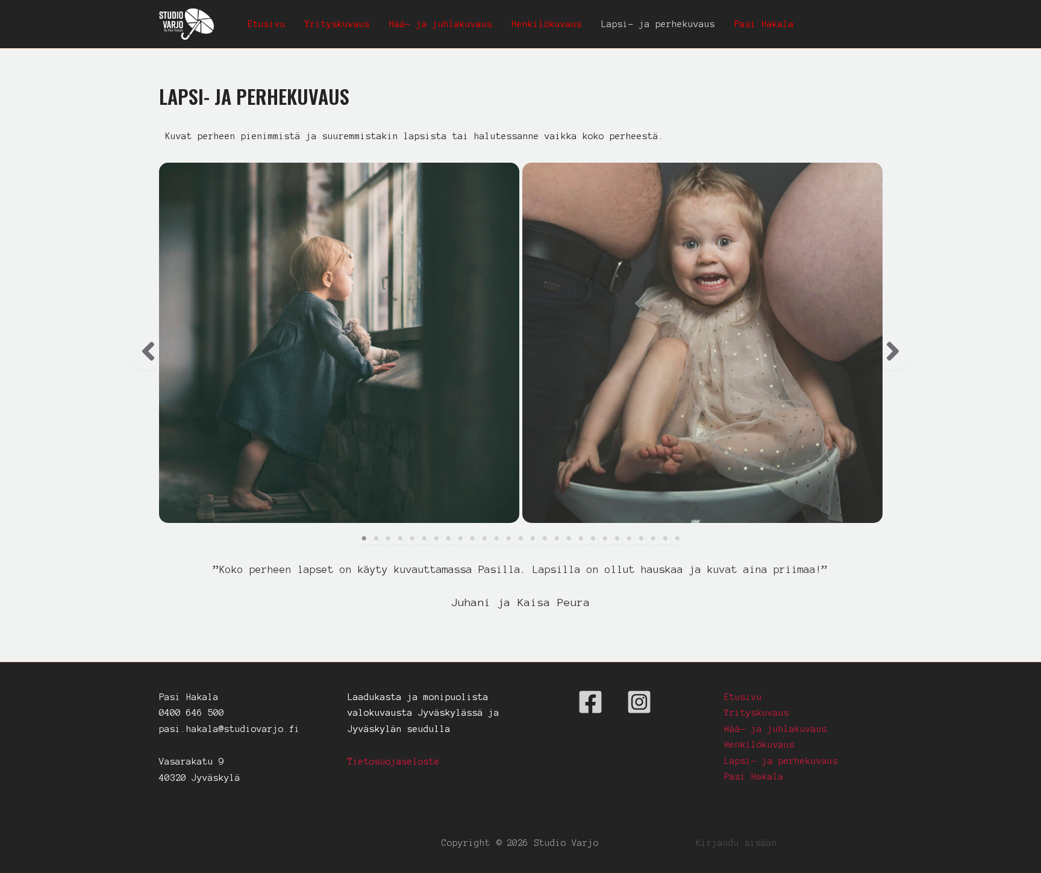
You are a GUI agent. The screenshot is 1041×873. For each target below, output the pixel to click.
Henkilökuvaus (546, 24)
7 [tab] (436, 539)
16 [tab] (545, 539)
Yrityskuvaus (337, 24)
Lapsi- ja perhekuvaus (658, 24)
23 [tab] (629, 539)
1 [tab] (364, 539)
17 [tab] (557, 539)
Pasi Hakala (764, 24)
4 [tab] (400, 539)
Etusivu (267, 24)
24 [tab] (641, 539)
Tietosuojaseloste (394, 761)
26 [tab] (665, 539)
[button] (148, 351)
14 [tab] (520, 539)
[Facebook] (590, 702)
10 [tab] (472, 539)
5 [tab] (412, 539)
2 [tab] (376, 539)
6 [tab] (424, 539)
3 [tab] (388, 539)
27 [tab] (677, 539)
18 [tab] (569, 539)
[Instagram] (639, 702)
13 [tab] (508, 539)
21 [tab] (605, 539)
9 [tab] (460, 539)
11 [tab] (484, 539)
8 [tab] (448, 539)
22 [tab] (617, 539)
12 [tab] (496, 539)
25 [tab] (653, 539)
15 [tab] (533, 539)
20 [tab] (593, 539)
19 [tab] (581, 539)
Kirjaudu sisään (736, 843)
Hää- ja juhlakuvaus (440, 24)
